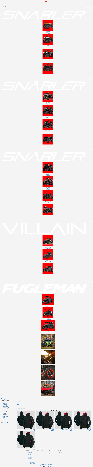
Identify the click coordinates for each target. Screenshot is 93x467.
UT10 (49, 452)
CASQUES (4, 411)
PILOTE (3, 409)
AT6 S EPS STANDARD (30, 456)
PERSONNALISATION (5, 407)
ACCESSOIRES (3, 333)
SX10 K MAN (39, 452)
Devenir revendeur (50, 464)
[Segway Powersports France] (46, 3)
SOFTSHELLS (5, 414)
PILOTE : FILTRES (54, 410)
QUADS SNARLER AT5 (4, 6)
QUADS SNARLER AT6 (4, 77)
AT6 (26, 455)
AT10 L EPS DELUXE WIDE (31, 462)
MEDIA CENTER (3, 399)
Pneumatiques (60, 452)
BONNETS (4, 410)
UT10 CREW (49, 453)
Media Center (42, 464)
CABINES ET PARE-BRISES (6, 404)
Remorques (60, 453)
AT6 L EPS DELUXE (30, 457)
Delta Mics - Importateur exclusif (52, 465)
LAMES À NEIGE (5, 406)
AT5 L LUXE (29, 454)
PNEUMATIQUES (5, 416)
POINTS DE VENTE (4, 398)
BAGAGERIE (4, 403)
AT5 (26, 451)
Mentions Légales (39, 465)
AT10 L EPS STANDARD (30, 461)
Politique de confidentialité (45, 465)
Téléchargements (46, 464)
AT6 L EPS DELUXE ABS (31, 458)
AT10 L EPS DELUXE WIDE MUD (31, 463)
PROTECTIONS (5, 408)
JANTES (4, 415)
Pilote (59, 451)
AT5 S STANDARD (30, 452)
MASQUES (4, 412)
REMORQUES (4, 417)
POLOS (4, 413)
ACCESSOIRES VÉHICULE (6, 402)
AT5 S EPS (29, 453)
